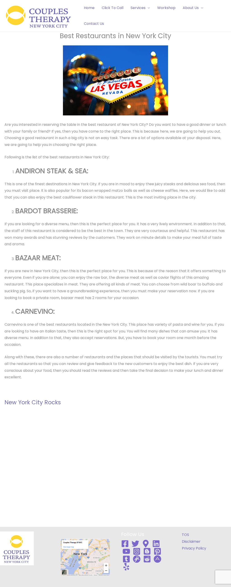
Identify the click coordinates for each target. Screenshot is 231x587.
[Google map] (146, 543)
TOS (185, 534)
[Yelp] (126, 567)
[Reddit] (147, 559)
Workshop (166, 7)
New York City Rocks (33, 402)
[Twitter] (135, 543)
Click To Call (112, 7)
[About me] (157, 559)
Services (138, 7)
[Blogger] (147, 551)
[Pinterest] (157, 551)
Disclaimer (191, 541)
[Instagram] (137, 551)
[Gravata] (137, 559)
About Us (191, 7)
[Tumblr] (126, 559)
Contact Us (94, 23)
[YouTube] (126, 551)
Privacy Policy (194, 548)
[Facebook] (125, 543)
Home (89, 7)
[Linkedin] (156, 543)
